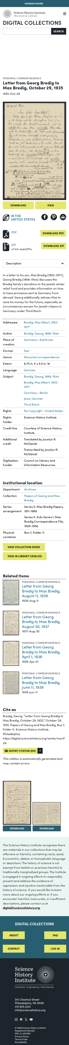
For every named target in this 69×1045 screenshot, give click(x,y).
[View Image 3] (47, 813)
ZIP (13, 245)
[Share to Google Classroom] (63, 217)
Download (18, 205)
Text (26, 351)
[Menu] (64, 13)
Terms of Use (21, 1039)
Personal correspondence (22, 78)
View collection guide (24, 547)
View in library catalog (25, 556)
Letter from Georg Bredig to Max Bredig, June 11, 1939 (41, 682)
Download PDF (53, 233)
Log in (55, 948)
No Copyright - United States (43, 411)
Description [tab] (13, 263)
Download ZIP (54, 246)
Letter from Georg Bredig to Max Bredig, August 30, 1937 (41, 621)
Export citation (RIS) (22, 750)
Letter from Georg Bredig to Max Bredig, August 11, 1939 (41, 590)
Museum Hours (34, 3)
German (29, 370)
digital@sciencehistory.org (21, 908)
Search (58, 31)
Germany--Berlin (36, 393)
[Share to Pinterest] (54, 217)
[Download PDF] (6, 234)
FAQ (55, 935)
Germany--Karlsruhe (38, 340)
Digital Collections (32, 22)
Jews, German (33, 399)
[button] (40, 751)
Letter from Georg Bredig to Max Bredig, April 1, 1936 (41, 651)
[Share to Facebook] (44, 217)
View (50, 205)
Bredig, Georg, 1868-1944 (41, 333)
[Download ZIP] (6, 246)
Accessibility (21, 1042)
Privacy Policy (22, 1036)
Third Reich (31, 404)
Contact (14, 948)
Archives (30, 489)
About (13, 935)
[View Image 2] (17, 803)
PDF (14, 232)
